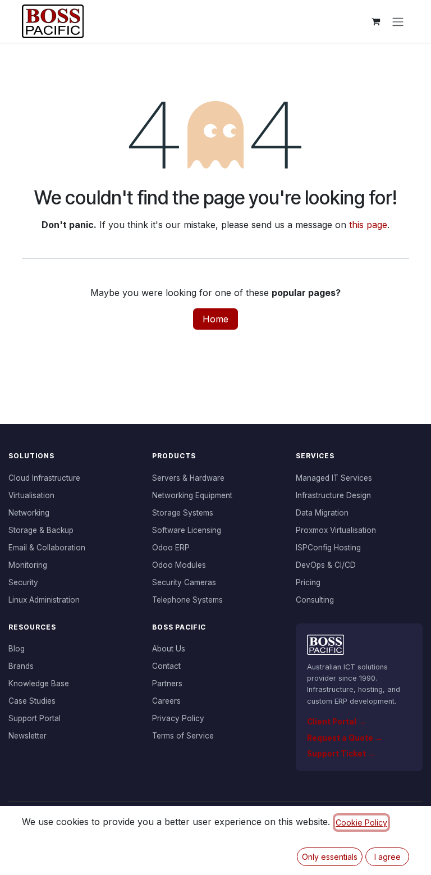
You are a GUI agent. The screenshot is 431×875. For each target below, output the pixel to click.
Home (215, 319)
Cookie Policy (361, 822)
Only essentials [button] (329, 857)
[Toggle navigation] (398, 21)
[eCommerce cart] (375, 21)
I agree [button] (387, 857)
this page (368, 224)
